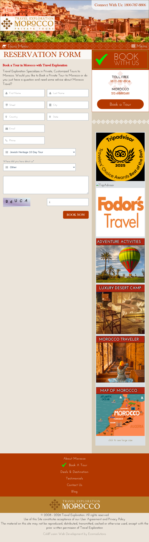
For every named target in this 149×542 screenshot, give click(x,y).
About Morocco (74, 458)
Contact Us (74, 485)
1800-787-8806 (135, 5)
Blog (74, 491)
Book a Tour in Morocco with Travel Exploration (35, 65)
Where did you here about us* (18, 161)
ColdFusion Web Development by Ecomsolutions (74, 534)
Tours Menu (18, 46)
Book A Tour (78, 465)
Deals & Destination (74, 472)
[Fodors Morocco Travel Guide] (120, 235)
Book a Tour (120, 104)
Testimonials (74, 478)
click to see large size (120, 440)
